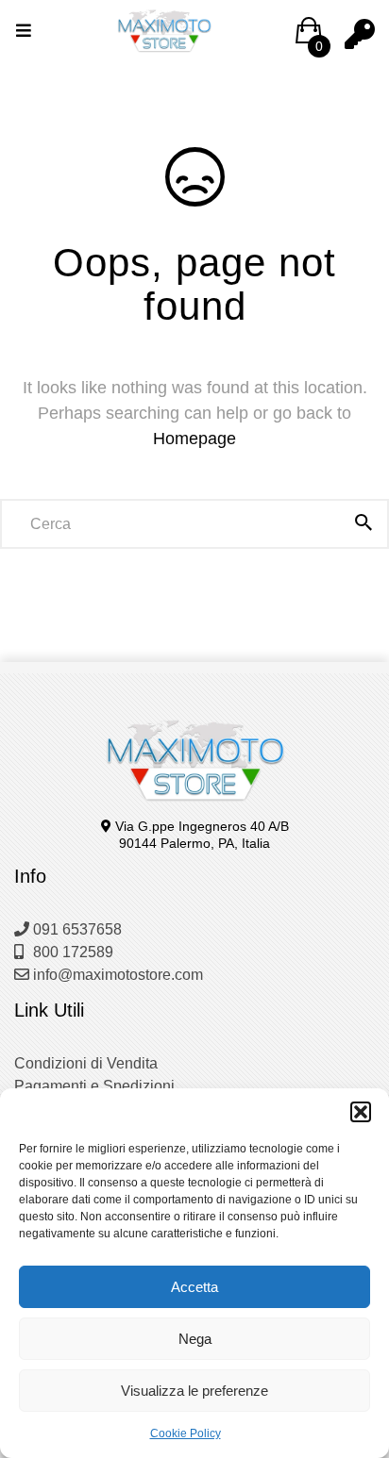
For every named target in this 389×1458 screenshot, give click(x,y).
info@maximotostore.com (116, 975)
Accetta (194, 1287)
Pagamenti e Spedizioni (94, 1086)
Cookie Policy (185, 1433)
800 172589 (71, 952)
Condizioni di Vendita (86, 1063)
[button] (360, 1111)
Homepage (194, 438)
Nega (194, 1339)
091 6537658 (75, 929)
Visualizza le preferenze (194, 1391)
